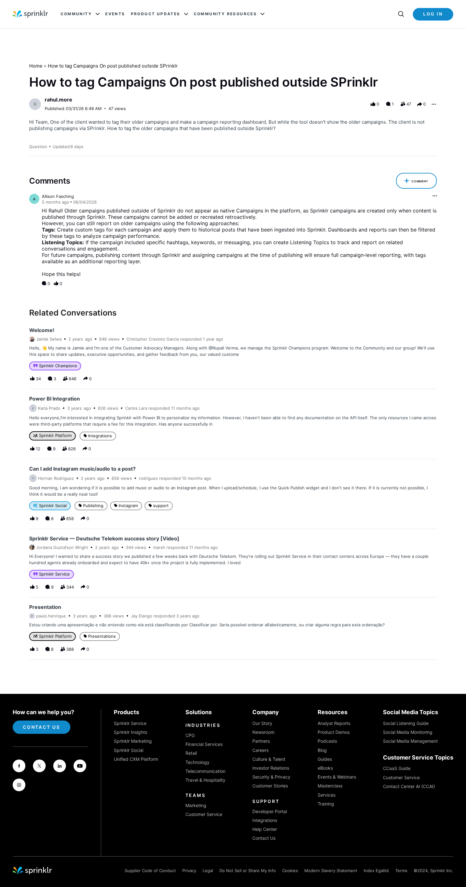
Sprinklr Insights (130, 732)
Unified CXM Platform (136, 759)
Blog (322, 750)
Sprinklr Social (128, 750)
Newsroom (263, 732)
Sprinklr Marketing (133, 741)
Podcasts (327, 741)
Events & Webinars (337, 776)
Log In (433, 14)
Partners (261, 741)
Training (326, 803)
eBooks (325, 768)
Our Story (262, 723)
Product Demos (334, 732)
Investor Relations (270, 768)
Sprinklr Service (130, 723)
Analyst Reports (334, 723)
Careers (260, 750)
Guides (325, 759)
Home (35, 66)
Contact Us (41, 727)
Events (115, 14)
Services (326, 795)
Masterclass (330, 785)
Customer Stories (270, 785)
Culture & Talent (268, 759)
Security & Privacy (271, 776)
